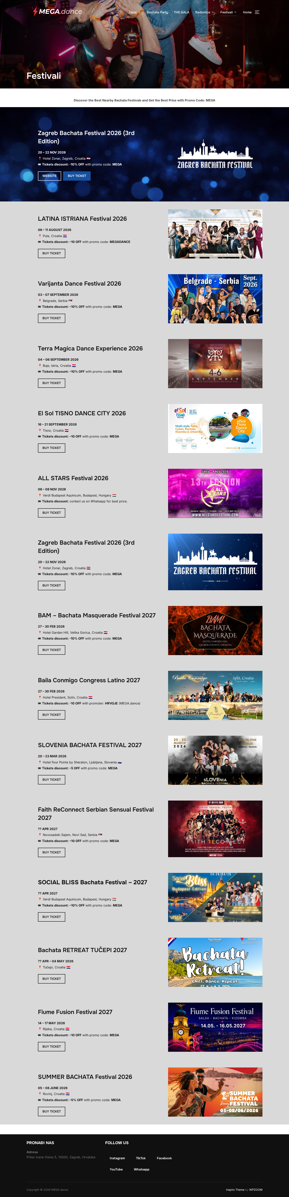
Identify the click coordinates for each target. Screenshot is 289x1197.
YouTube (116, 1169)
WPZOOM (255, 1189)
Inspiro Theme (235, 1189)
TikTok (141, 1158)
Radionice (202, 12)
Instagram (117, 1158)
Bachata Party (157, 12)
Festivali (226, 12)
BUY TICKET (77, 176)
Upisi (133, 12)
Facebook (164, 1158)
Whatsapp (141, 1169)
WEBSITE (49, 176)
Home (247, 12)
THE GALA (181, 12)
